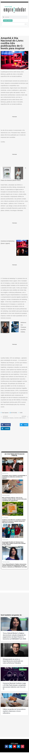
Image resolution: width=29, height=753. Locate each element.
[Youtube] (14, 746)
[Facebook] (6, 746)
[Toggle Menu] (26, 24)
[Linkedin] (18, 746)
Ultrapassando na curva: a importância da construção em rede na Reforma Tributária (13, 661)
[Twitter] (10, 746)
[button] (6, 424)
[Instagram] (22, 746)
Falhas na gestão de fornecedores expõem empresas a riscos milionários (14, 711)
